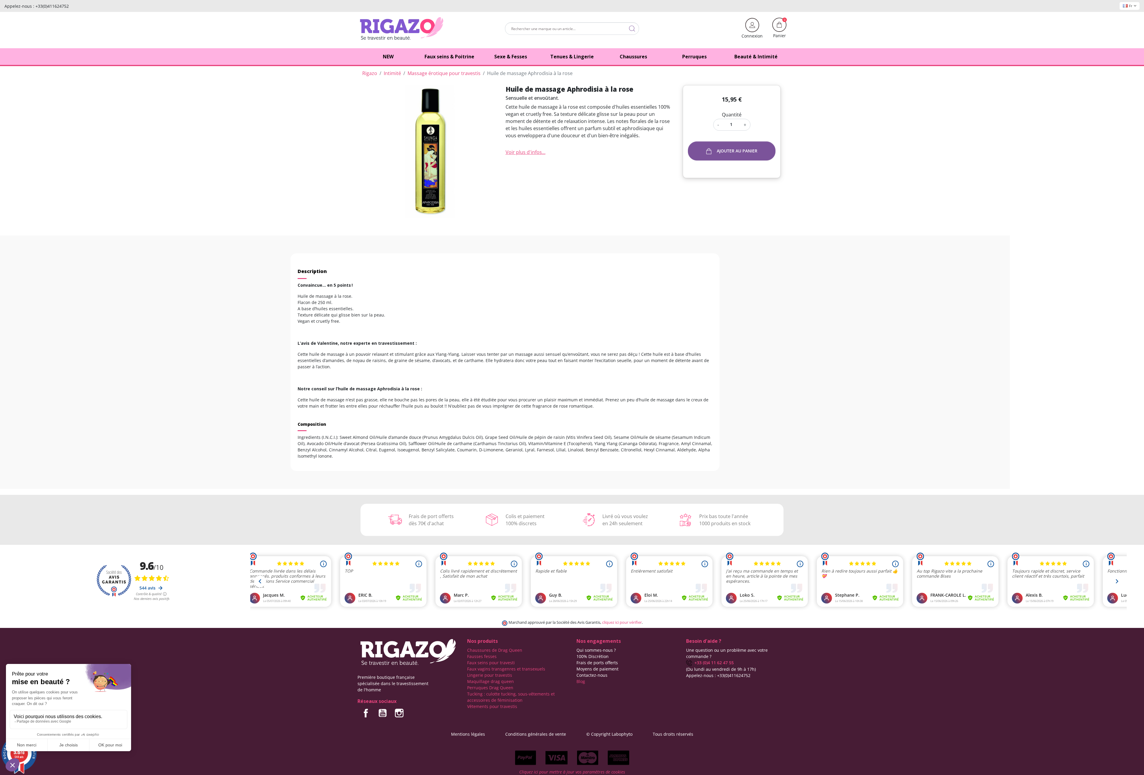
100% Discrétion (592, 656)
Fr (1130, 6)
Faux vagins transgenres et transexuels (506, 669)
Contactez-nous (591, 675)
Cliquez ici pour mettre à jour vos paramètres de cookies (572, 772)
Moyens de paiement (597, 669)
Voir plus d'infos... (525, 152)
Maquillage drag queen (490, 681)
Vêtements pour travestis (492, 706)
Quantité (732, 114)
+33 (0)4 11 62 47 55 (713, 662)
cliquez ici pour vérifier (622, 622)
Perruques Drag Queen (490, 687)
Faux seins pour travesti (491, 662)
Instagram (399, 713)
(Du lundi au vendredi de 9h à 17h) (721, 669)
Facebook (366, 713)
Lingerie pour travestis (489, 675)
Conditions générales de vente (535, 734)
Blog (580, 681)
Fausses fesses (482, 656)
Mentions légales (468, 734)
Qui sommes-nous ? (596, 650)
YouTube (382, 713)
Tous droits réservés (673, 734)
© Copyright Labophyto (609, 734)
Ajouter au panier (737, 151)
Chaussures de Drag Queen (494, 650)
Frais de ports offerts (597, 662)
